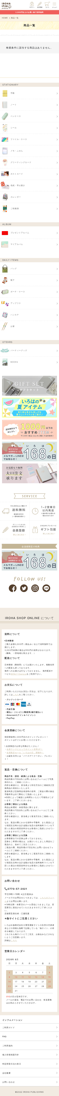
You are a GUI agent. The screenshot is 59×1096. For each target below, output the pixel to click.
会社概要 (6, 1073)
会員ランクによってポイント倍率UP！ (25, 749)
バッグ (14, 268)
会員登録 (39, 7)
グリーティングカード (21, 162)
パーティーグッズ (19, 350)
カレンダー (16, 197)
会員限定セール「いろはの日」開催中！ (25, 752)
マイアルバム (17, 244)
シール (14, 127)
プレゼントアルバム (20, 233)
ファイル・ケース (19, 139)
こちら (16, 694)
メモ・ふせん (17, 151)
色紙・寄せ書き (18, 185)
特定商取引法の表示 (11, 1064)
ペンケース (16, 116)
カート (47, 7)
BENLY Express (19, 674)
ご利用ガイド (8, 1027)
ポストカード (17, 174)
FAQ (4, 1036)
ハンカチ (15, 314)
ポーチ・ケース (18, 291)
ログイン (31, 7)
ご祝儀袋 (15, 208)
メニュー (54, 7)
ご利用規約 (7, 1045)
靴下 (13, 280)
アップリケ (16, 303)
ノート (14, 104)
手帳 (13, 93)
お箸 (13, 326)
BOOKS (14, 362)
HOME (5, 18)
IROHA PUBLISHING (33, 1092)
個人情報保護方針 (10, 1054)
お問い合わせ (8, 1082)
